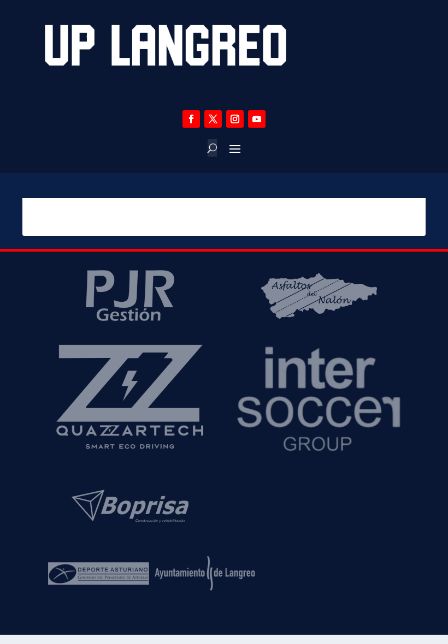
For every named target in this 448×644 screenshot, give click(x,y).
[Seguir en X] (213, 119)
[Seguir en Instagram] (235, 119)
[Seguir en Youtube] (257, 119)
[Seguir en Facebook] (191, 119)
